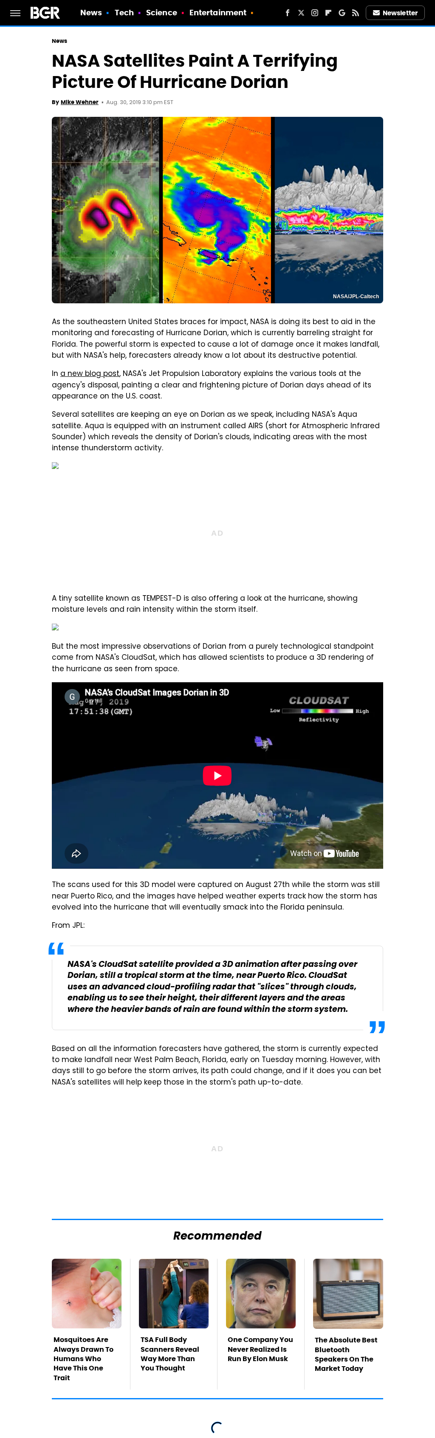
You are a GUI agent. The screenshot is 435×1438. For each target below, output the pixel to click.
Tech (124, 12)
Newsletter (400, 13)
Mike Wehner (80, 102)
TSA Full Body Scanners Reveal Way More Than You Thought (170, 1354)
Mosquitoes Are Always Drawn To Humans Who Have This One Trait (83, 1358)
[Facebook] (287, 12)
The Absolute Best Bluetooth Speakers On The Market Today (346, 1354)
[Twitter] (301, 12)
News (91, 12)
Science (161, 12)
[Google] (342, 12)
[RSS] (355, 12)
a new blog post (89, 374)
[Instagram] (314, 12)
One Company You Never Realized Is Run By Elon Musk (260, 1349)
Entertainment (217, 12)
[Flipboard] (328, 12)
